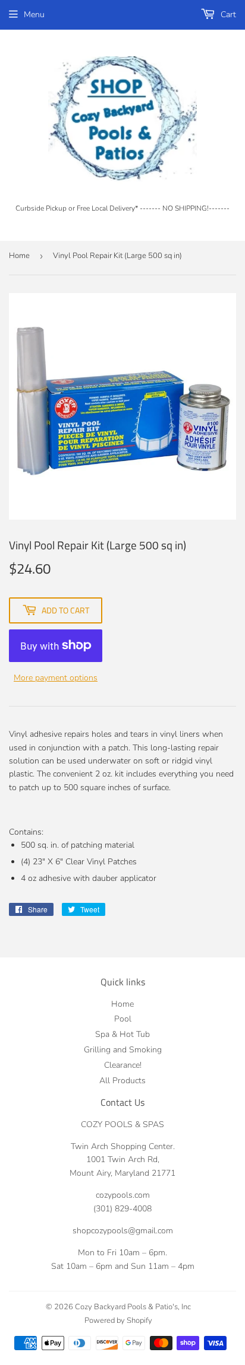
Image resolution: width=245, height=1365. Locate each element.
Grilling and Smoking (123, 1049)
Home (19, 255)
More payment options (56, 677)
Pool (122, 1018)
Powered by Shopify (118, 1320)
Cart (227, 14)
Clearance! (123, 1065)
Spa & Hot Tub (122, 1034)
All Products (122, 1080)
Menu (34, 14)
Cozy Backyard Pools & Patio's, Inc (133, 1307)
